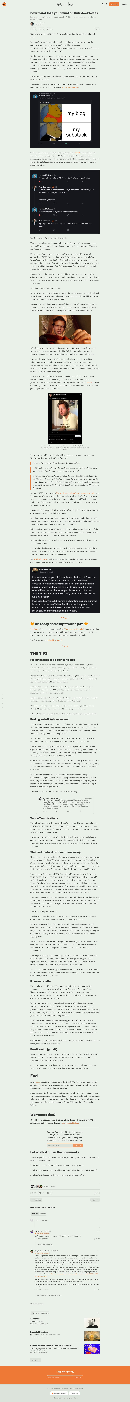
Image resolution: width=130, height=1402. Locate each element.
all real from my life (36, 1321)
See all (34, 1360)
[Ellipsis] (98, 1231)
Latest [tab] (37, 1313)
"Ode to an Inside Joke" (74, 629)
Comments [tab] (35, 1213)
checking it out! (55, 640)
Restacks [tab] (43, 1213)
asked (77, 152)
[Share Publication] (106, 4)
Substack (55, 1398)
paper (38, 1082)
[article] (65, 1323)
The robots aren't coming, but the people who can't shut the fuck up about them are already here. (54, 1349)
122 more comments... (37, 1304)
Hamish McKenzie (70, 87)
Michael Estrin (40, 559)
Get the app (74, 1393)
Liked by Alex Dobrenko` (43, 1233)
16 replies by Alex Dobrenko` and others (49, 1295)
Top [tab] (33, 1313)
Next (93, 1200)
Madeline (38, 1231)
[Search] (102, 4)
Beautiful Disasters (39, 1332)
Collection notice (77, 1388)
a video (90, 382)
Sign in (124, 4)
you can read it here (70, 1123)
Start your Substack (60, 1393)
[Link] (27, 624)
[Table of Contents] (2, 701)
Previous (38, 1200)
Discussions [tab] (45, 1313)
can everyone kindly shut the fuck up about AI (51, 1345)
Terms (69, 1388)
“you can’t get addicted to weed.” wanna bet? (45, 1335)
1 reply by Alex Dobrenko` (45, 1244)
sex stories (35, 1319)
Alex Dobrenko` (39, 23)
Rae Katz (34, 629)
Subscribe (114, 4)
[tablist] (38, 1214)
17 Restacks (53, 1186)
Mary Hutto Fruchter (41, 1251)
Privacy (63, 1388)
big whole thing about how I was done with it (75, 493)
